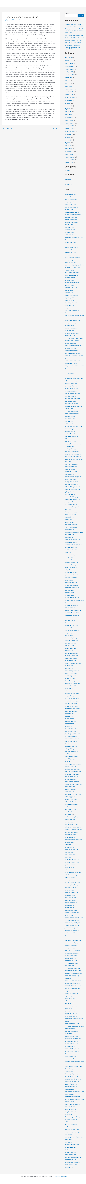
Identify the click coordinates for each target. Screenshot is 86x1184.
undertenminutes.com (71, 222)
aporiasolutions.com (71, 865)
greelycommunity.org (71, 660)
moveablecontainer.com (72, 333)
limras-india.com (69, 197)
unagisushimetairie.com (72, 272)
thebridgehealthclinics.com (73, 872)
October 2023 (69, 128)
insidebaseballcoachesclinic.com (74, 1091)
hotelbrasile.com (69, 325)
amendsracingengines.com (73, 940)
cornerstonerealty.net (71, 1016)
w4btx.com (68, 461)
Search (67, 13)
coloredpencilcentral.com (72, 393)
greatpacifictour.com (71, 799)
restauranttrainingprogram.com (74, 497)
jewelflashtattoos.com (71, 275)
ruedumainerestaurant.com (73, 663)
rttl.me (67, 1149)
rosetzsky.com (69, 666)
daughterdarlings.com (71, 207)
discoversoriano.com (71, 582)
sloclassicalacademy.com (72, 615)
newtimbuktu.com (70, 230)
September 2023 (70, 131)
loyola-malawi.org (70, 555)
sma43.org (68, 978)
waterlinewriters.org (71, 875)
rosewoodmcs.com (70, 1011)
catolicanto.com (69, 522)
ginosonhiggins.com (71, 746)
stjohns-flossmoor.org (71, 776)
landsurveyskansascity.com (73, 950)
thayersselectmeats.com (72, 862)
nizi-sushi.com (69, 716)
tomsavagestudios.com (71, 504)
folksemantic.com (70, 419)
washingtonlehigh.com (71, 993)
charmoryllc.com (69, 592)
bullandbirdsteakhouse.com (73, 970)
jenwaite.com (68, 1114)
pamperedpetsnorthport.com (73, 444)
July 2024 (67, 103)
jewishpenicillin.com (71, 502)
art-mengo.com (69, 718)
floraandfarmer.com (70, 371)
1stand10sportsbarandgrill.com (74, 459)
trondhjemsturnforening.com (73, 1066)
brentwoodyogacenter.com (73, 983)
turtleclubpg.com (70, 797)
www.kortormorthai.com (72, 943)
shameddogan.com (70, 877)
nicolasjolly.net (69, 650)
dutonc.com (68, 726)
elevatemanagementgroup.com (74, 1117)
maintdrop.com (69, 290)
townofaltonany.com (71, 759)
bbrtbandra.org (69, 280)
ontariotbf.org (69, 260)
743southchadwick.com (72, 381)
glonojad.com (69, 668)
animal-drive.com (70, 855)
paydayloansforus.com (71, 247)
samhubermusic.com (71, 1165)
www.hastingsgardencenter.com (74, 1026)
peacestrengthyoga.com (72, 930)
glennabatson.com (70, 620)
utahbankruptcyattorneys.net (73, 406)
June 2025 (68, 83)
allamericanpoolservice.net (73, 499)
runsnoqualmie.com (70, 958)
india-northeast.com (71, 383)
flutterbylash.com (70, 1107)
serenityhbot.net (69, 907)
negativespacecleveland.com (73, 764)
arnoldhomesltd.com (71, 391)
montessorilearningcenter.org (73, 1079)
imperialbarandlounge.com (72, 398)
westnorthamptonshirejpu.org (73, 323)
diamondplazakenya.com (72, 1069)
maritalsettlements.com (72, 751)
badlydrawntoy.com (70, 897)
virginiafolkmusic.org (71, 512)
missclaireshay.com (70, 194)
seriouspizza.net (69, 847)
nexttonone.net (69, 905)
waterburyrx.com (70, 819)
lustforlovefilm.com (70, 648)
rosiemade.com (69, 446)
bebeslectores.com (70, 348)
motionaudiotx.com (70, 1147)
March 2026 (68, 58)
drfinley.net (68, 1122)
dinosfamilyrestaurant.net (72, 353)
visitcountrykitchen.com (72, 739)
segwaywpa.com (69, 867)
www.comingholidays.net (72, 587)
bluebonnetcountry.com (72, 282)
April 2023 (68, 146)
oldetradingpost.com (71, 343)
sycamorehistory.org (71, 1013)
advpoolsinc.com (70, 822)
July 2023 (67, 137)
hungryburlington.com (71, 706)
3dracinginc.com (69, 595)
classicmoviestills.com (71, 577)
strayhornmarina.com (71, 623)
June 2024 (68, 106)
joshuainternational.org (71, 910)
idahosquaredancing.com (72, 413)
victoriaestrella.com (70, 802)
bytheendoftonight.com (71, 562)
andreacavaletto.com (71, 542)
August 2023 (68, 134)
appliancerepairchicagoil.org (73, 257)
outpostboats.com (70, 560)
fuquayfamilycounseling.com (73, 1132)
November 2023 (69, 126)
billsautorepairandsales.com (73, 1074)
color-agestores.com (71, 550)
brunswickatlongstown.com (73, 708)
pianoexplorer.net (70, 1028)
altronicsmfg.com (70, 232)
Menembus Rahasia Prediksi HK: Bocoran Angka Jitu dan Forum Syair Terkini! (74, 31)
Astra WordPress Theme (60, 1176)
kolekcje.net (68, 519)
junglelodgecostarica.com (72, 734)
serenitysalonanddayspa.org (73, 214)
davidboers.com (69, 890)
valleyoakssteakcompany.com (73, 829)
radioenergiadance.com (72, 303)
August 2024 (68, 100)
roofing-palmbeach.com (72, 386)
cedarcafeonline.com (71, 217)
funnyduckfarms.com (71, 1112)
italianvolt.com (69, 424)
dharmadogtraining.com (72, 1144)
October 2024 (69, 94)
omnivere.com (69, 224)
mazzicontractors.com (71, 1036)
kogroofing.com (69, 298)
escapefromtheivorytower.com (74, 378)
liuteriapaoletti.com (70, 766)
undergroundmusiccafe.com (73, 1162)
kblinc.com (68, 439)
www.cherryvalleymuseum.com (74, 338)
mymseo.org (68, 1139)
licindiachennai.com (70, 204)
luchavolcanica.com (70, 789)
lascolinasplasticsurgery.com (73, 973)
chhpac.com (68, 1142)
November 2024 (69, 92)
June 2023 (68, 140)
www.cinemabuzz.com (71, 1006)
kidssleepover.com (70, 242)
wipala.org (68, 552)
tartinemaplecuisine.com (72, 711)
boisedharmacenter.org (71, 547)
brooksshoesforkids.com (72, 860)
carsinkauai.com (69, 1094)
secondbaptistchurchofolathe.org (74, 1137)
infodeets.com (69, 209)
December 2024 (69, 89)
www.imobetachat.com (71, 892)
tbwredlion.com (69, 1071)
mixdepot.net (68, 1008)
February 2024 (69, 117)
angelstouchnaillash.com (72, 464)
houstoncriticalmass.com (72, 597)
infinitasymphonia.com (71, 653)
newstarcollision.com (71, 471)
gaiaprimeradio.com (70, 721)
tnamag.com (68, 857)
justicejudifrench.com (71, 696)
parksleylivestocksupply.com (73, 545)
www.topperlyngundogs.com (73, 923)
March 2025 (68, 86)
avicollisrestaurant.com (71, 812)
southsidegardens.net (71, 1031)
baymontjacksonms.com (72, 756)
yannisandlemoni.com (71, 434)
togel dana (68, 179)
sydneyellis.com (69, 492)
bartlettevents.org (70, 330)
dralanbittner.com (70, 431)
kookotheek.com (69, 305)
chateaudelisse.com (70, 313)
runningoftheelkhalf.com (72, 925)
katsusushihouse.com (71, 658)
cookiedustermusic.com (72, 781)
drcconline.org (69, 814)
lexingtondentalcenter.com (72, 489)
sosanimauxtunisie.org (71, 295)
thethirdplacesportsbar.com (73, 1039)
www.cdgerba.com (70, 1056)
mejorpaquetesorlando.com (73, 456)
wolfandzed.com (69, 1001)
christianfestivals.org (71, 736)
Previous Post (7, 128)
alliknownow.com (70, 608)
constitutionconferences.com (73, 839)
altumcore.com (69, 852)
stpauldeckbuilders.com (72, 953)
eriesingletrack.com (70, 441)
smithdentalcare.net (70, 1159)
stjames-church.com (71, 673)
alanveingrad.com (70, 744)
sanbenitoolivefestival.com (72, 575)
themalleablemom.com (71, 701)
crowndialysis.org (70, 494)
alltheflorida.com (69, 1089)
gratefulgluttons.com (71, 567)
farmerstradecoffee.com (72, 885)
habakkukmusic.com (71, 902)
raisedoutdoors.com (71, 401)
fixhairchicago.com (70, 834)
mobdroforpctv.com (70, 570)
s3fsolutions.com (70, 373)
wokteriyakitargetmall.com (72, 487)
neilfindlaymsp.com (70, 809)
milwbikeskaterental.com (72, 754)
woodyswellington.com (71, 1044)
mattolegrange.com (70, 731)
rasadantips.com (69, 227)
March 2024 (68, 114)
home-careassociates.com (72, 540)
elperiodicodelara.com (71, 199)
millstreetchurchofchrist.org (73, 1096)
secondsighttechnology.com (73, 476)
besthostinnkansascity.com (73, 1157)
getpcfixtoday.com (70, 277)
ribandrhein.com (69, 517)
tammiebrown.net (70, 723)
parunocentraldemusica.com (73, 1059)
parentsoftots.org (70, 880)
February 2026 (69, 60)
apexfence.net (69, 1167)
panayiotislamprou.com (71, 308)
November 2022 (69, 160)
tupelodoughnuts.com (71, 449)
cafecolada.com (69, 580)
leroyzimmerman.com (71, 1119)
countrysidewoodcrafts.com (73, 255)
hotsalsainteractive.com (72, 212)
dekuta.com (68, 1003)
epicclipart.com (69, 285)
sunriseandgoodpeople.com (73, 769)
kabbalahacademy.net (71, 466)
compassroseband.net (71, 849)
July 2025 (67, 80)
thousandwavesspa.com (72, 804)
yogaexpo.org (69, 537)
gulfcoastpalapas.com (71, 870)
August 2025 (68, 77)
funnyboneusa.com (70, 779)
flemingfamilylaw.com (71, 1124)
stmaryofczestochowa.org (72, 693)
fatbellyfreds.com (70, 1046)
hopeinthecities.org (70, 565)
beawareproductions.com (72, 683)
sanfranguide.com (70, 590)
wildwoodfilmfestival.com (72, 320)
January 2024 (69, 120)
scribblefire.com (69, 534)
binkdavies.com (69, 635)
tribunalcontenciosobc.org (72, 613)
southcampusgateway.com (72, 310)
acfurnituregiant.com (71, 219)
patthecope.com (69, 842)
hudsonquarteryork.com (72, 1051)
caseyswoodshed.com (71, 832)
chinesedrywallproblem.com (73, 771)
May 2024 (67, 109)
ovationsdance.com (70, 514)
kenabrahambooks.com (71, 640)
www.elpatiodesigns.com (72, 1049)
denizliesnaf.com (70, 837)
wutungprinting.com (71, 749)
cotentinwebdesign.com (72, 340)
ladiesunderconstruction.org (73, 345)
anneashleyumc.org (70, 948)
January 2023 (69, 154)
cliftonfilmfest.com (70, 396)
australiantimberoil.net (71, 350)
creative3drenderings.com (72, 882)
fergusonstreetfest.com (72, 1081)
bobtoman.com (69, 293)
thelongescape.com (70, 729)
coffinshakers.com (70, 691)
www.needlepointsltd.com (72, 968)
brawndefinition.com (71, 628)
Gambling (9, 20)
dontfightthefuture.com (71, 388)
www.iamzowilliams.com (72, 1023)
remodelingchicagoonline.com (74, 981)
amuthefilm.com (69, 645)
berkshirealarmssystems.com (73, 426)
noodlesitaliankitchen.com (72, 267)
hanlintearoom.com (70, 1109)
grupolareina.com (70, 335)
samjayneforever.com (71, 1084)
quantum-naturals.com (71, 1076)
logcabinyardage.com (71, 887)
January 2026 (69, 63)
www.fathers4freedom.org (72, 920)
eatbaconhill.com (70, 235)
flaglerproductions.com (71, 625)
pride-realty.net (69, 1102)
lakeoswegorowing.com (72, 1129)
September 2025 (70, 75)
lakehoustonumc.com (71, 900)
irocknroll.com (69, 408)
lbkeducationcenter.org (71, 524)
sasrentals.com (69, 474)
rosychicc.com (69, 557)
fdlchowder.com (69, 965)
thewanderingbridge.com (72, 698)
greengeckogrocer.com (71, 482)
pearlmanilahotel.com (71, 287)
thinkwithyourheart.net (71, 403)
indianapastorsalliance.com (73, 827)
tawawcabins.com (70, 416)
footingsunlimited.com (71, 955)
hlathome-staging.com (71, 484)
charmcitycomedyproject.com (73, 681)
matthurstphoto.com (71, 1086)
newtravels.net (69, 245)
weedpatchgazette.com (71, 436)
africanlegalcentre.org (71, 655)
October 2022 (69, 162)
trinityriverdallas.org (71, 527)
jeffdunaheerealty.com (71, 928)
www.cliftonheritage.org (72, 976)
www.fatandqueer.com (71, 945)
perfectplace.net (69, 529)
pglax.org (67, 761)
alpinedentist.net (70, 300)
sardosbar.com (69, 421)
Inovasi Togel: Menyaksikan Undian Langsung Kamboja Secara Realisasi (73, 47)
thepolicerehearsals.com (72, 605)
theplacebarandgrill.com (72, 817)
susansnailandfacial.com (72, 912)
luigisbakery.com (70, 996)
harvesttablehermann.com (72, 361)
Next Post (55, 128)
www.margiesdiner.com (72, 963)
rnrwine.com (68, 1127)
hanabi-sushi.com (70, 998)
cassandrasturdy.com (71, 572)
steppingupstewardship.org (73, 988)
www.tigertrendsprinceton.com (74, 918)
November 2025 (69, 69)
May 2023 (67, 143)
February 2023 (69, 151)
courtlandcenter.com (71, 807)
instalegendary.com (70, 262)
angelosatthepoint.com (71, 824)
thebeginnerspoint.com (71, 585)
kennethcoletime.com (71, 703)
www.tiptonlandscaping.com (73, 986)
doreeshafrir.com (70, 678)
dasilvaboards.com (70, 618)
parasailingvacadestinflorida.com (74, 1099)
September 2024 (70, 97)
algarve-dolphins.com (71, 741)
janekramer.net (69, 713)
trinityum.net (68, 1033)
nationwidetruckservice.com (73, 794)
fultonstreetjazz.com (71, 328)
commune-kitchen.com (71, 643)
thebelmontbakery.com (71, 250)
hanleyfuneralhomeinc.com (73, 454)
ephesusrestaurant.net (71, 1041)
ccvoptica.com (69, 991)
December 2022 (69, 157)
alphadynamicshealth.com (72, 1104)
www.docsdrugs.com (71, 960)
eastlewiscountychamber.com (73, 610)
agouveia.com (69, 1134)
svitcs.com (68, 844)
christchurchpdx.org (71, 638)
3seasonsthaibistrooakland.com (74, 532)
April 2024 (68, 111)
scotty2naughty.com (71, 676)
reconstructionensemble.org (73, 784)
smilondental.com (70, 469)
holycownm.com (69, 792)
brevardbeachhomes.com (72, 376)
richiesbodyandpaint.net (72, 202)
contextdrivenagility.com (72, 686)
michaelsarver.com (70, 479)
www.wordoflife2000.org (72, 411)
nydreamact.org (69, 270)
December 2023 (69, 123)
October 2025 (69, 72)
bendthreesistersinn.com (72, 774)
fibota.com (68, 1054)
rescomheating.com (70, 1152)
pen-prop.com (69, 915)
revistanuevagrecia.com (72, 671)
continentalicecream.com (72, 630)
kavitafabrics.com (70, 786)
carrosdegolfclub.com (71, 363)
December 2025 (69, 66)
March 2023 (68, 148)
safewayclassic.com (70, 252)
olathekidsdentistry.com (72, 451)
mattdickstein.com (70, 895)
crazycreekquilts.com (71, 633)
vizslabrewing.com (70, 429)
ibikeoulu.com (69, 688)
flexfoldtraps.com (70, 938)
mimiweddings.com (70, 1154)
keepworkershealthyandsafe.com (74, 265)
